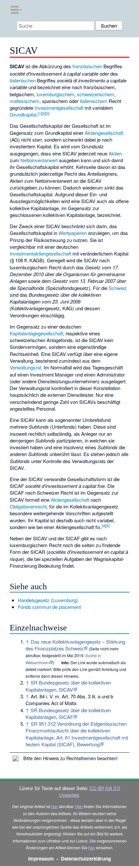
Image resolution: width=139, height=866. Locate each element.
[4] (104, 525)
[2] (44, 113)
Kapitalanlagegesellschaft (36, 333)
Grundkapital (23, 114)
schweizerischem (95, 94)
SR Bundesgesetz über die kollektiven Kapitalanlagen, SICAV (68, 686)
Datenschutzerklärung (86, 858)
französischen (87, 66)
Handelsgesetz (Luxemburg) (48, 600)
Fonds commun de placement (49, 606)
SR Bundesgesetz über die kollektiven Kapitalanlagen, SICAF (68, 713)
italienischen (23, 80)
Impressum (41, 858)
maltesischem (24, 101)
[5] (108, 525)
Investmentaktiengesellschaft (40, 253)
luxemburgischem (55, 94)
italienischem (93, 101)
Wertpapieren (73, 232)
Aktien (115, 153)
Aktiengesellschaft (104, 132)
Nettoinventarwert (39, 160)
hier (54, 806)
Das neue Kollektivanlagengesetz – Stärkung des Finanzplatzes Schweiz (75, 645)
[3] (47, 113)
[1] (40, 113)
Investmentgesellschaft (59, 107)
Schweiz (118, 287)
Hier (79, 806)
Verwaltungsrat (25, 367)
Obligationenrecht (28, 506)
